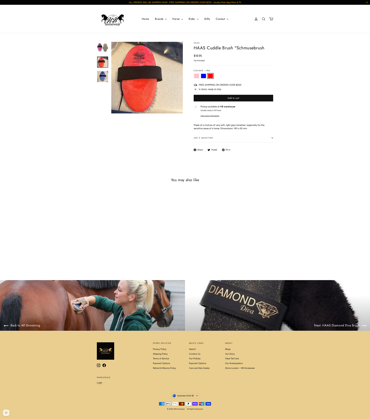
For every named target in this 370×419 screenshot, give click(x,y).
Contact (221, 19)
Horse (176, 19)
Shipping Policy (160, 354)
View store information (209, 116)
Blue (203, 76)
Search (192, 349)
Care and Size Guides (199, 368)
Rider (192, 19)
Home (145, 19)
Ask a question (203, 137)
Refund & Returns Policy (164, 368)
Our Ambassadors (234, 363)
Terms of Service (161, 358)
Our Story (230, 354)
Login (99, 382)
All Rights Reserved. (195, 409)
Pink (196, 76)
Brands (159, 19)
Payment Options (161, 363)
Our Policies (194, 358)
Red (210, 76)
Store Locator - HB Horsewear (240, 368)
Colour (202, 70)
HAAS (197, 43)
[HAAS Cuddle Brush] (98, 254)
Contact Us (194, 354)
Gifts (207, 19)
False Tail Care (232, 358)
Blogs (228, 349)
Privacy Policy (159, 349)
